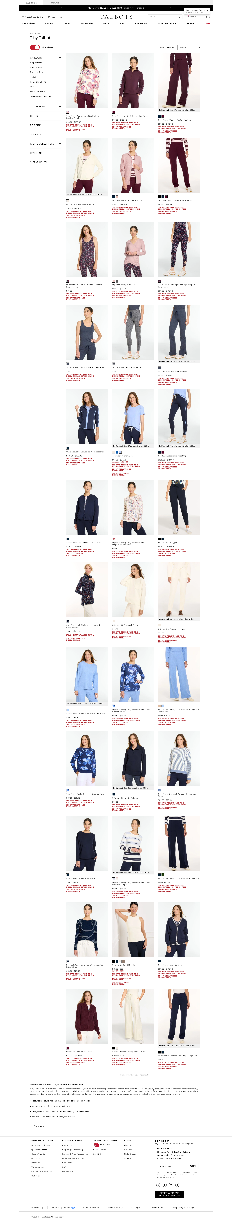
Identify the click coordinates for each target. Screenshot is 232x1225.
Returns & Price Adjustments (75, 1154)
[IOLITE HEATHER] (67, 363)
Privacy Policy (162, 1177)
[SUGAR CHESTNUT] (123, 961)
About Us (128, 1145)
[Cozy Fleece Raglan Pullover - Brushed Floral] (87, 758)
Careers (127, 1158)
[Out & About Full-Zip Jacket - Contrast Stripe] (87, 416)
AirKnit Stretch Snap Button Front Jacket (83, 542)
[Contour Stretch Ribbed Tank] (133, 929)
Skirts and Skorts (38, 91)
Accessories (87, 23)
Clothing (49, 23)
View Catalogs (37, 1167)
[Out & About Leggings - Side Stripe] (179, 416)
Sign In (188, 10)
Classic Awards (38, 1154)
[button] (111, 1144)
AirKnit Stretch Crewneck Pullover (80, 878)
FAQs (64, 1167)
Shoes (67, 23)
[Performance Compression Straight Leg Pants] (179, 1016)
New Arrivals (28, 23)
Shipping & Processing (72, 1150)
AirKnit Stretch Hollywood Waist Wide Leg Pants (178, 878)
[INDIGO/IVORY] (67, 961)
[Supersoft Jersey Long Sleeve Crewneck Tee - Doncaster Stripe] (133, 843)
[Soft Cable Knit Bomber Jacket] (87, 1016)
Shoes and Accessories (40, 96)
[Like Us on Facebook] (165, 1185)
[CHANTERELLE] (159, 706)
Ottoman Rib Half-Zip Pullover (125, 798)
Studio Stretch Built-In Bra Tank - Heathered (85, 367)
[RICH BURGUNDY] (113, 112)
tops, (190, 1091)
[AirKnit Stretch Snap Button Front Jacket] (87, 507)
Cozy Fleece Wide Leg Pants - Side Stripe (175, 120)
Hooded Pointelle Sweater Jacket (80, 204)
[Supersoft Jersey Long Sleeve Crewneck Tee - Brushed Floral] (133, 674)
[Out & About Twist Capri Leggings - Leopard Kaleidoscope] (179, 249)
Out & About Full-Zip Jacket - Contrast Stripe (85, 452)
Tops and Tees (36, 72)
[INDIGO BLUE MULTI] (67, 621)
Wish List (35, 1163)
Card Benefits (99, 1150)
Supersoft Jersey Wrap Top (123, 285)
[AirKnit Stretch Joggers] (179, 507)
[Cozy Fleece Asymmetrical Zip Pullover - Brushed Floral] (87, 80)
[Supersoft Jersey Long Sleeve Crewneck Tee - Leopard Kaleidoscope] (133, 507)
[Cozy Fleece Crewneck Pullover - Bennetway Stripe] (179, 758)
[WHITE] (127, 961)
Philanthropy (130, 1154)
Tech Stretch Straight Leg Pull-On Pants (175, 200)
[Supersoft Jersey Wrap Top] (133, 249)
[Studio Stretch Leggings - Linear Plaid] (133, 332)
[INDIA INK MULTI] (113, 706)
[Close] (207, 10)
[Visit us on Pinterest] (172, 1185)
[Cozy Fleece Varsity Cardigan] (179, 929)
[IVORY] (67, 200)
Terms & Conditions (182, 1175)
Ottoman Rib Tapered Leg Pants (171, 629)
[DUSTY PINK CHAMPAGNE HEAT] (113, 281)
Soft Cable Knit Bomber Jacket (79, 1052)
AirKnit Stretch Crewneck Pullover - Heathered (86, 713)
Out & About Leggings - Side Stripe (172, 456)
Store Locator (56, 17)
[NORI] (163, 874)
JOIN (193, 1166)
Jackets (33, 77)
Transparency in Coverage (183, 1208)
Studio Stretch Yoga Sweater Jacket (127, 200)
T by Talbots (141, 23)
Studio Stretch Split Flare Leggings (172, 371)
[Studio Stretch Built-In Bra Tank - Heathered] (87, 332)
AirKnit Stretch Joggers (168, 542)
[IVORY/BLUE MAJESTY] (159, 790)
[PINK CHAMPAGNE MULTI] (117, 878)
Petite (106, 23)
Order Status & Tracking (73, 1158)
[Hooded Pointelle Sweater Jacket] (87, 165)
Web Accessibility (115, 1208)
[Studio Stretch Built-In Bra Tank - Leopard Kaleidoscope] (87, 249)
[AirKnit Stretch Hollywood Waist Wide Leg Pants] (179, 843)
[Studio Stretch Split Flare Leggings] (179, 332)
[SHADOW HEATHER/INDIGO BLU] (113, 363)
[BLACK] (159, 196)
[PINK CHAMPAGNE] (117, 196)
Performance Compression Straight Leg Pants (177, 1056)
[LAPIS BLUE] (117, 452)
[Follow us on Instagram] (159, 1185)
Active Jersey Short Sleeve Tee (124, 456)
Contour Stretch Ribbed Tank (124, 965)
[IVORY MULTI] (113, 539)
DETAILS (170, 1177)
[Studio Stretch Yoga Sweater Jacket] (133, 165)
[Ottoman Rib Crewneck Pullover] (133, 589)
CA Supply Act (137, 1208)
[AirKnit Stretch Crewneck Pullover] (87, 843)
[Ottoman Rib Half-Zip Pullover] (133, 758)
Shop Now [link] (128, 8)
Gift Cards (35, 1158)
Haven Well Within (167, 23)
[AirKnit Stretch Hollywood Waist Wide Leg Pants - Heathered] (179, 674)
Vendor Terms (157, 1208)
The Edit (191, 23)
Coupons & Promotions (41, 1171)
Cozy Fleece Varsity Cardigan (170, 965)
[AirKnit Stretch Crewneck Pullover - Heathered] (87, 674)
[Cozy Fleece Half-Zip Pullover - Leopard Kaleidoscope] (87, 589)
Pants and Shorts (38, 82)
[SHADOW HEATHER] (117, 281)
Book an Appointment (41, 1145)
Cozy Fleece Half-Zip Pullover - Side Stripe (130, 116)
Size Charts (67, 1163)
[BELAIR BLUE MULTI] (113, 878)
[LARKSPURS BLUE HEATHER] (67, 710)
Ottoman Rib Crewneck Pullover (126, 625)
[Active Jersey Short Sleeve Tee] (133, 416)
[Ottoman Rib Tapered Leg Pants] (179, 589)
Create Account (199, 10)
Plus (122, 23)
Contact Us (67, 1145)
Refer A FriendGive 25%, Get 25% (170, 1194)
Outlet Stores (37, 1176)
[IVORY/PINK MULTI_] (67, 112)
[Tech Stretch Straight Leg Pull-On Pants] (179, 165)
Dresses (33, 87)
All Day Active (154, 1089)
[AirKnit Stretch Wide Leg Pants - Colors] (133, 1016)
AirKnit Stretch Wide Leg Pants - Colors (129, 1052)
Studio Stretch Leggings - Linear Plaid (128, 367)
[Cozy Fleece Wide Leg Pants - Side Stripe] (179, 80)
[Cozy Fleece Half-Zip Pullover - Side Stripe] (133, 80)
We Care (128, 1150)
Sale (208, 23)
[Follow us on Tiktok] (178, 1185)
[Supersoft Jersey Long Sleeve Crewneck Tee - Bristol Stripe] (87, 929)
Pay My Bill (98, 1154)
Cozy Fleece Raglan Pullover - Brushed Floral (85, 794)
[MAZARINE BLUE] (120, 452)
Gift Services (67, 1171)
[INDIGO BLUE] (159, 116)
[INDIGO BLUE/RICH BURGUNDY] (67, 281)
